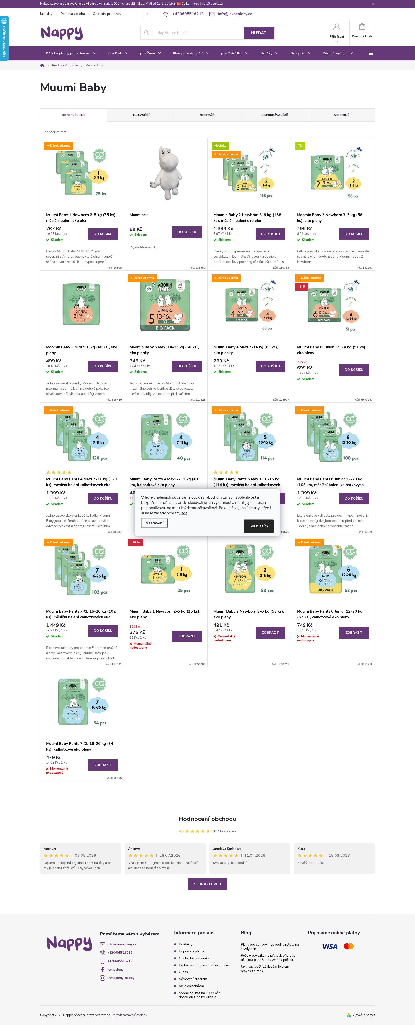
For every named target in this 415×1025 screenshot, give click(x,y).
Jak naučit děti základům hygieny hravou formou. (265, 968)
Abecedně (341, 115)
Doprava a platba (73, 14)
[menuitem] (71, 53)
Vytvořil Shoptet (364, 1015)
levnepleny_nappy (120, 978)
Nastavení (154, 523)
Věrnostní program (193, 979)
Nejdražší (207, 115)
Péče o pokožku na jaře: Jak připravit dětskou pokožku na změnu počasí (268, 957)
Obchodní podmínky (107, 14)
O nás (183, 972)
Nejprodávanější (274, 115)
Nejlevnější (140, 115)
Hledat (258, 33)
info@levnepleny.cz (121, 944)
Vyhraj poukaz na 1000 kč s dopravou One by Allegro (199, 995)
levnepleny (115, 969)
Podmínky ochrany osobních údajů (205, 965)
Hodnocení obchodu (207, 819)
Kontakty (46, 14)
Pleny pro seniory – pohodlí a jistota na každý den (270, 946)
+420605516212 (119, 952)
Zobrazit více (207, 884)
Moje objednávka (191, 986)
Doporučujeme (73, 115)
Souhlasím (259, 526)
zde (184, 513)
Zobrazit (186, 636)
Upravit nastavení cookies (129, 1015)
